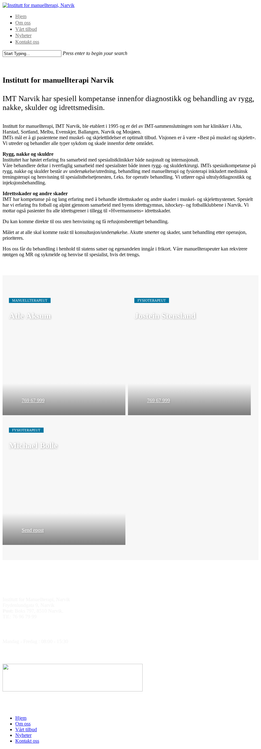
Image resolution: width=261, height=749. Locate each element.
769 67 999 (33, 400)
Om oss (23, 22)
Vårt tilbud (26, 29)
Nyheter (23, 35)
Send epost (33, 530)
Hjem (20, 16)
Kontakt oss (27, 42)
